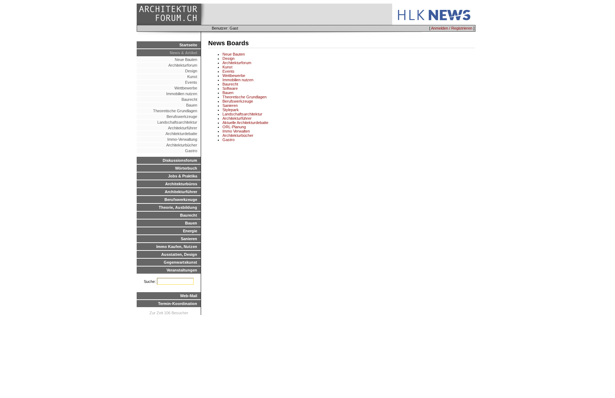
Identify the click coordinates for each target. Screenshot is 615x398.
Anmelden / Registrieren (451, 28)
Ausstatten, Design (179, 254)
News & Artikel (183, 53)
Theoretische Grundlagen (175, 111)
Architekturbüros (181, 184)
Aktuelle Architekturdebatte (245, 122)
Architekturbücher (181, 145)
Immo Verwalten (236, 131)
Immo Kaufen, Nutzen (176, 246)
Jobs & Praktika (182, 176)
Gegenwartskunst (180, 262)
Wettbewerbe (185, 88)
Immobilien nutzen (181, 94)
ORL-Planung (234, 127)
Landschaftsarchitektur (177, 122)
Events (191, 82)
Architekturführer (182, 128)
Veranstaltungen (182, 270)
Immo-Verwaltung (182, 139)
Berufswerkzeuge (182, 116)
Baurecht (189, 99)
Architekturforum (182, 65)
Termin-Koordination (177, 303)
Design (191, 71)
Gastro (191, 151)
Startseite (188, 45)
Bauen (191, 105)
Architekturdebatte (181, 133)
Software (230, 88)
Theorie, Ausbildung (178, 207)
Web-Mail (188, 296)
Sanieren (189, 239)
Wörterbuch (186, 168)
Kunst (192, 76)
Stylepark (230, 110)
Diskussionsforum (180, 160)
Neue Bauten (186, 59)
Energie (190, 231)
